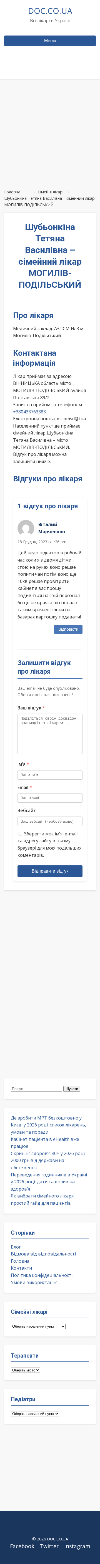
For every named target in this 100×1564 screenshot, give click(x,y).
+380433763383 (29, 412)
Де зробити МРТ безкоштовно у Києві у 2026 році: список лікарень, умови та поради (48, 1125)
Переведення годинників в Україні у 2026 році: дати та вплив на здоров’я (49, 1182)
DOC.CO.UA (50, 10)
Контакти (21, 1268)
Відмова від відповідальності (43, 1254)
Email (25, 787)
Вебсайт (27, 810)
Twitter (49, 1546)
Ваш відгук (31, 708)
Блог (16, 1247)
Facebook (22, 1546)
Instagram (77, 1546)
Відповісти (68, 629)
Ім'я (23, 764)
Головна (20, 1261)
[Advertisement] (50, 131)
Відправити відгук (50, 871)
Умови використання (34, 1282)
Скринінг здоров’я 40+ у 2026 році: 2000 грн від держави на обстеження (48, 1160)
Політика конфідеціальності (41, 1275)
